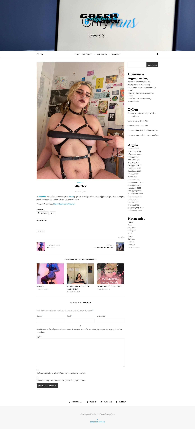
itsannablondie (133, 101)
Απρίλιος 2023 (134, 179)
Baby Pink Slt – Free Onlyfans (147, 130)
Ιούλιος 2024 (133, 157)
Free (130, 225)
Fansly (80, 183)
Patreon (131, 242)
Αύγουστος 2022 (134, 196)
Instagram (102, 54)
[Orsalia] (41, 246)
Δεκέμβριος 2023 (134, 165)
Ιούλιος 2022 (133, 199)
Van (129, 121)
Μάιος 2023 (132, 176)
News (130, 236)
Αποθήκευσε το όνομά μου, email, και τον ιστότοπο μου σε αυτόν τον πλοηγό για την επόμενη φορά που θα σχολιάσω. (79, 330)
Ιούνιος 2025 (133, 148)
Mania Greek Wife (141, 121)
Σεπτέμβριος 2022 (135, 193)
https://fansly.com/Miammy (64, 204)
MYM (130, 233)
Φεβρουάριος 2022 (135, 208)
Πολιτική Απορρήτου (107, 414)
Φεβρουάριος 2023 (135, 182)
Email (69, 316)
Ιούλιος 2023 (133, 174)
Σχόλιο (39, 336)
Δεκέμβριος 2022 (134, 185)
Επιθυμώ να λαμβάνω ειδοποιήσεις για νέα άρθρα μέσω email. (61, 380)
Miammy (42, 196)
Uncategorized (133, 247)
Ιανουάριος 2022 (135, 210)
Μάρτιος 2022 (133, 205)
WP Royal (94, 414)
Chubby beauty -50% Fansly (109, 286)
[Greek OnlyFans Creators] (97, 22)
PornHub (131, 244)
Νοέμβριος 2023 (134, 168)
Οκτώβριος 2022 (134, 191)
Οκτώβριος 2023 (134, 171)
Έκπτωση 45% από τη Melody (139, 98)
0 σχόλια (121, 237)
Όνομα (40, 316)
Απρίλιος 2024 (134, 160)
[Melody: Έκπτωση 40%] (120, 246)
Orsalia (40, 286)
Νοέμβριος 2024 (134, 151)
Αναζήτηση (152, 65)
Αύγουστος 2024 (134, 154)
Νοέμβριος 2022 (134, 188)
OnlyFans (116, 54)
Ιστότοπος (101, 316)
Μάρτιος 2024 (133, 162)
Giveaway (132, 228)
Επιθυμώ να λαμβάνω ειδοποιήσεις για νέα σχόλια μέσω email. (61, 373)
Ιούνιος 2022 (133, 202)
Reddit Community (83, 54)
